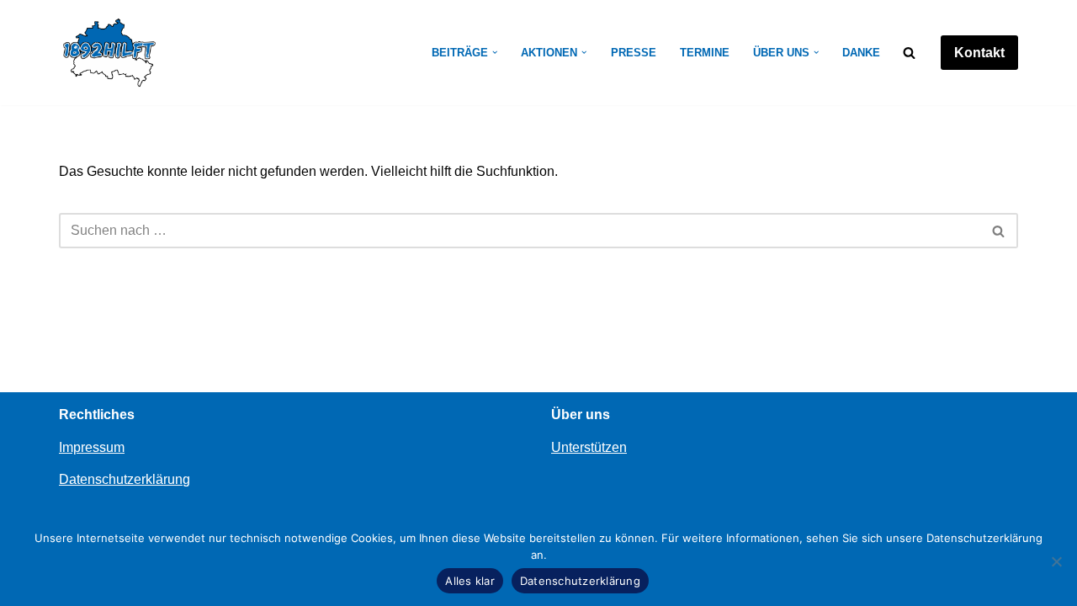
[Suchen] (909, 52)
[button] (494, 52)
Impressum (92, 447)
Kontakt (979, 52)
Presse (633, 52)
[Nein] (1056, 561)
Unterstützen (589, 447)
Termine (704, 52)
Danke (861, 52)
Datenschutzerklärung (124, 479)
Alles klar (470, 580)
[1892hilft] (109, 52)
